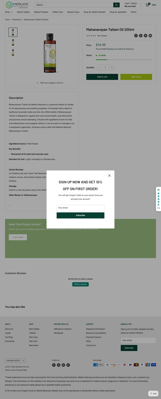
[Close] (109, 175)
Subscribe (80, 215)
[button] (158, 199)
